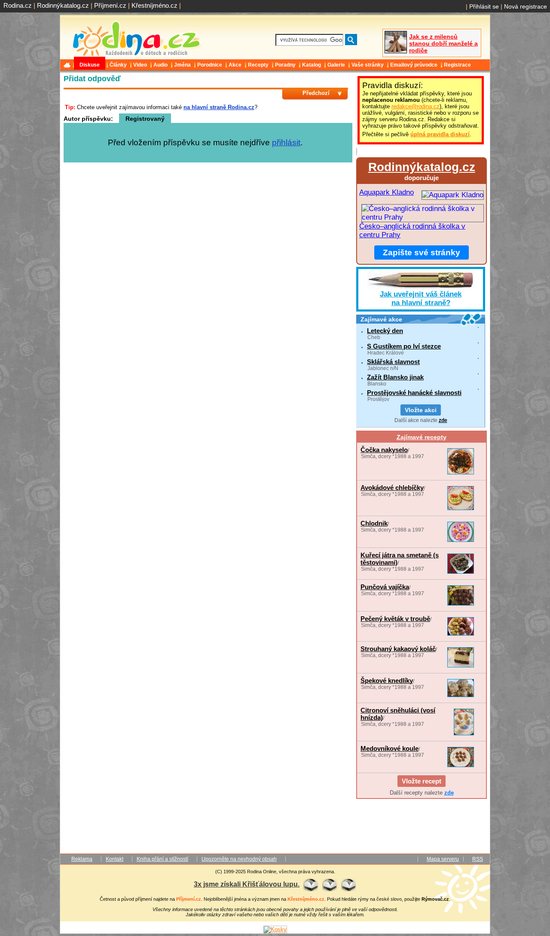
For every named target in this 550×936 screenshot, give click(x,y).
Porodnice (209, 64)
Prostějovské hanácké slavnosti (414, 392)
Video (140, 64)
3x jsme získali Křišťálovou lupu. (246, 884)
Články (118, 64)
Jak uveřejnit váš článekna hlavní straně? (420, 298)
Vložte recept (421, 781)
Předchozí (316, 93)
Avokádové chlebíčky (392, 487)
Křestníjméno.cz (154, 5)
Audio (160, 64)
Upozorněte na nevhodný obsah (239, 859)
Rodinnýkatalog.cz (63, 5)
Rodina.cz (17, 5)
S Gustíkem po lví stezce (404, 346)
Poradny (285, 64)
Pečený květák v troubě (395, 618)
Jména (182, 64)
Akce (235, 64)
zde (443, 420)
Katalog (311, 64)
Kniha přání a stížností (162, 859)
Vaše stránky (367, 64)
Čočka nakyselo (384, 449)
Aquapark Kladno (386, 192)
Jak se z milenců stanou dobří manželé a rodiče (443, 43)
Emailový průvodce (413, 64)
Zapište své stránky (421, 252)
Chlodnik (374, 523)
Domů (68, 64)
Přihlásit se (484, 6)
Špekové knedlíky (387, 680)
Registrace (457, 64)
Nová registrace (525, 6)
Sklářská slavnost (393, 361)
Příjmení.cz (110, 5)
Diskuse (89, 64)
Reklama (81, 859)
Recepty (258, 64)
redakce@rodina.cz (415, 106)
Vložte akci (421, 410)
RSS (477, 859)
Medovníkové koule (390, 748)
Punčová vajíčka (385, 586)
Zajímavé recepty (421, 437)
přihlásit (286, 142)
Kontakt (114, 859)
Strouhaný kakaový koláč (398, 648)
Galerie (336, 64)
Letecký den (385, 330)
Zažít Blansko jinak (395, 377)
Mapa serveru (443, 859)
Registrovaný (145, 118)
